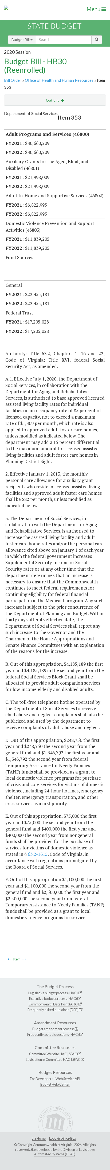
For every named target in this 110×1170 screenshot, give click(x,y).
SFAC (73, 1054)
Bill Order (12, 80)
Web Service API (68, 1079)
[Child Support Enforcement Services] (9, 959)
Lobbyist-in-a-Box (62, 1138)
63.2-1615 (38, 854)
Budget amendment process (53, 1029)
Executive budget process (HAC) (53, 998)
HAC (63, 1054)
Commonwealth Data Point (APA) (53, 1004)
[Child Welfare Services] (24, 959)
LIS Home (39, 1138)
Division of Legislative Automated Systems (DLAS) (64, 1151)
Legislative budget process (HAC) (53, 993)
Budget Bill (20, 39)
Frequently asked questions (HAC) (53, 1034)
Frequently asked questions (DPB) (53, 1010)
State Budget (55, 26)
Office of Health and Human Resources (59, 80)
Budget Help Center (55, 1084)
